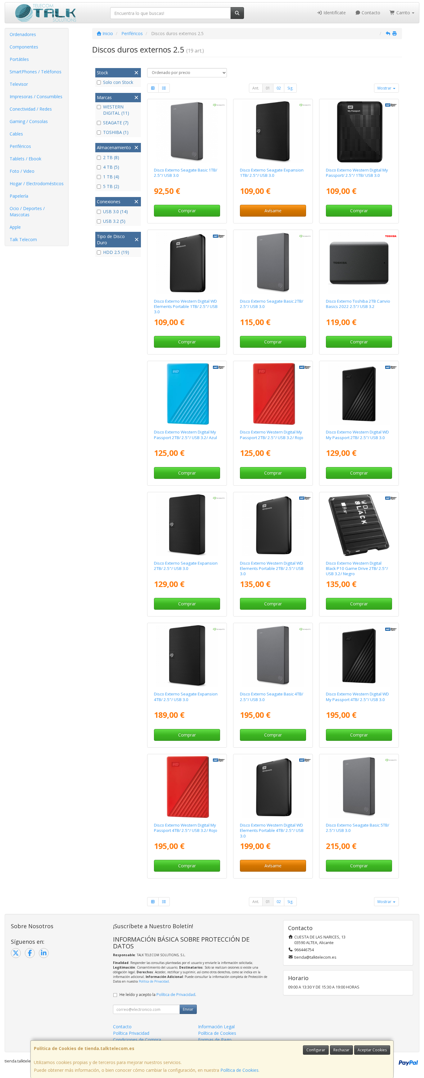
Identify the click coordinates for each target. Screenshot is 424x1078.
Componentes (24, 47)
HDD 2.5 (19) (116, 252)
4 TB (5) (111, 167)
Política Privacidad (131, 1033)
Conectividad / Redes (31, 109)
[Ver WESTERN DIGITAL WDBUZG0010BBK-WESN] (187, 263)
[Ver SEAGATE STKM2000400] (187, 525)
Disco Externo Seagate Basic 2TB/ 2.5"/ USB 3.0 (271, 303)
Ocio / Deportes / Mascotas (27, 211)
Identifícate (334, 13)
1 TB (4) (111, 177)
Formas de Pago (215, 1040)
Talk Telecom (23, 239)
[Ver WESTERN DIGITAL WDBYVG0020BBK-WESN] (359, 394)
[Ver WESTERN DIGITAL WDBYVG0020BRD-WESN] (273, 394)
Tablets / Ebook (25, 159)
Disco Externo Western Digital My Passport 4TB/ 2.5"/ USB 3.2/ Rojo (185, 827)
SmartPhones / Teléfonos (35, 72)
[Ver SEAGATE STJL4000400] (273, 656)
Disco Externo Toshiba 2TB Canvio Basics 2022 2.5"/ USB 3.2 (358, 303)
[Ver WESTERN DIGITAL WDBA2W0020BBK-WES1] (359, 525)
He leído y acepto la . (158, 994)
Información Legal (216, 1027)
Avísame (273, 210)
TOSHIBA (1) (116, 132)
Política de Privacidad (154, 981)
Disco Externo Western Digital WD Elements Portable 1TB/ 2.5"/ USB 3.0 (186, 306)
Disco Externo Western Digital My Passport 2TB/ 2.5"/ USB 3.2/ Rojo (271, 434)
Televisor (19, 84)
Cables (16, 134)
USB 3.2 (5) (114, 221)
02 (279, 88)
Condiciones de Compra (137, 1040)
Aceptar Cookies (372, 1050)
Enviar (188, 1009)
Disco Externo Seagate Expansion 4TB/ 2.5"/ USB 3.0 (186, 696)
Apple (15, 227)
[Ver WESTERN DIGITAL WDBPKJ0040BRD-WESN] (187, 787)
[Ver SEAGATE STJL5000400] (359, 787)
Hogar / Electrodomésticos (37, 183)
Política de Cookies (239, 1070)
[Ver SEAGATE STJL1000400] (187, 132)
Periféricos (20, 146)
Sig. (290, 88)
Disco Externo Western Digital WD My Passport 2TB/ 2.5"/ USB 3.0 (357, 434)
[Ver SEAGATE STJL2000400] (273, 263)
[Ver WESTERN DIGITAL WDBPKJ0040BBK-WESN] (359, 656)
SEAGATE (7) (116, 123)
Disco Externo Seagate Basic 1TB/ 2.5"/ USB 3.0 (185, 172)
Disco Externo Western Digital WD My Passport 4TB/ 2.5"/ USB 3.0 (357, 696)
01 (268, 88)
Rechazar (341, 1050)
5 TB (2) (111, 186)
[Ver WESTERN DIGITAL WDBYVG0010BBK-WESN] (359, 132)
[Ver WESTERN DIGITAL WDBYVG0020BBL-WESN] (187, 394)
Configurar (315, 1050)
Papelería (19, 196)
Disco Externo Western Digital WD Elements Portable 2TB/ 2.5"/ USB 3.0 (272, 568)
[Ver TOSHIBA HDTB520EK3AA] (359, 263)
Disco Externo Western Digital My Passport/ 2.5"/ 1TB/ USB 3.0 (357, 172)
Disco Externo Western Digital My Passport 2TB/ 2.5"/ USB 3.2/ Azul (185, 434)
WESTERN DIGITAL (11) (116, 110)
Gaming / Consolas (29, 121)
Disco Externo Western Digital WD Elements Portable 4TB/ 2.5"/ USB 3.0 (272, 830)
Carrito (403, 13)
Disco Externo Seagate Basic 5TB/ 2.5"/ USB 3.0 (357, 827)
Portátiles (19, 59)
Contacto (370, 13)
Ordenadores (23, 34)
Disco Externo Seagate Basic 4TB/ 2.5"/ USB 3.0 (271, 696)
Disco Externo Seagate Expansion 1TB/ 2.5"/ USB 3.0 (272, 172)
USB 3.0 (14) (115, 211)
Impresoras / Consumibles (36, 96)
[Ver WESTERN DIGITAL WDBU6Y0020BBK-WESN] (273, 525)
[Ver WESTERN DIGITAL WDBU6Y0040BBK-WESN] (273, 787)
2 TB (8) (111, 157)
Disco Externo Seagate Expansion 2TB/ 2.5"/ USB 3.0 (186, 565)
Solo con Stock (118, 82)
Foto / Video (22, 171)
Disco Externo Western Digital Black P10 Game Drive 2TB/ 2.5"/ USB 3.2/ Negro (357, 568)
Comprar (187, 210)
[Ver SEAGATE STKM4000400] (187, 656)
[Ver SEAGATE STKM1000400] (273, 132)
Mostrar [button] (384, 88)
